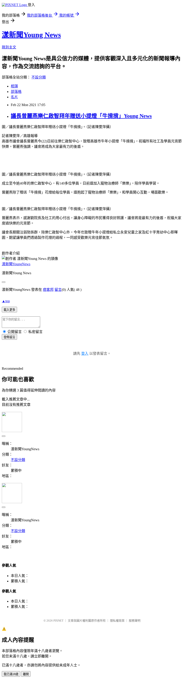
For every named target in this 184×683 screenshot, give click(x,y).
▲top (6, 301)
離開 (26, 674)
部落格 (16, 92)
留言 (58, 289)
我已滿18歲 (11, 674)
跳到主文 (9, 47)
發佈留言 (9, 337)
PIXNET (58, 620)
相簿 (14, 86)
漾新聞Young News (31, 35)
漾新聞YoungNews (16, 264)
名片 (14, 97)
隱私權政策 (117, 620)
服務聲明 (134, 620)
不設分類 (38, 77)
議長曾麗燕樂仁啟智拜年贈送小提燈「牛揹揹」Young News (81, 116)
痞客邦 (48, 289)
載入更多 (9, 309)
